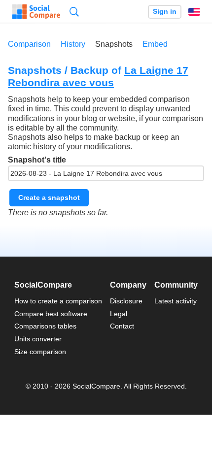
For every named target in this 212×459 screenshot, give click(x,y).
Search (74, 11)
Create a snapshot (49, 197)
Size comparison (40, 352)
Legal (118, 314)
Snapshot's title (37, 160)
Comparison (29, 44)
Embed (155, 44)
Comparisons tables (45, 326)
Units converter (38, 339)
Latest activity (175, 301)
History (73, 44)
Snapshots (114, 44)
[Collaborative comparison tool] (36, 12)
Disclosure (126, 301)
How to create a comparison (58, 301)
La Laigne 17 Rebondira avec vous (98, 76)
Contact (122, 326)
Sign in (165, 11)
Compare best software (50, 314)
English (194, 12)
